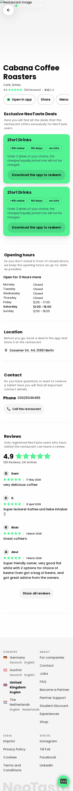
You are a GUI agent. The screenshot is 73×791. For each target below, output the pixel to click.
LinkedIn (46, 765)
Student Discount (54, 705)
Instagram (48, 741)
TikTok (45, 749)
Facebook (48, 757)
